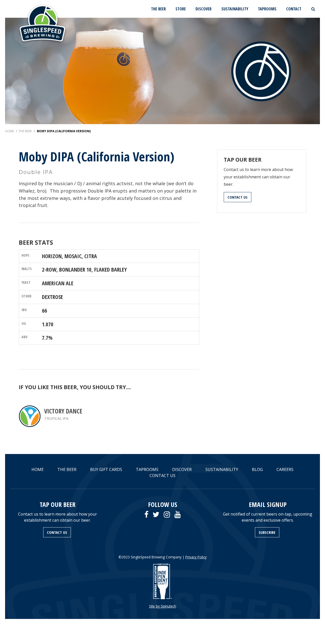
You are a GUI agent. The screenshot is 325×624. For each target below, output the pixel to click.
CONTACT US (238, 197)
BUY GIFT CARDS (106, 469)
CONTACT (293, 9)
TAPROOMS (267, 9)
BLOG (257, 469)
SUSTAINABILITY (234, 9)
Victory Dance (63, 411)
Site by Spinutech (162, 606)
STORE (180, 9)
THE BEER (158, 9)
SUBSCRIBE (267, 532)
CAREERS (285, 469)
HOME (37, 469)
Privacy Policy (196, 557)
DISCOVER (204, 9)
